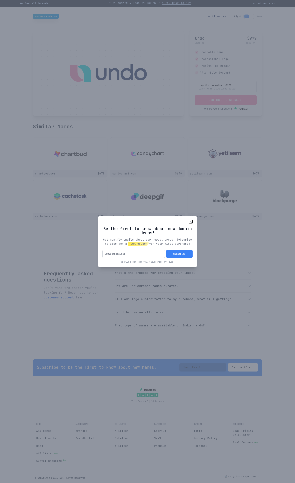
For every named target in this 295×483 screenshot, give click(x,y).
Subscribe (179, 253)
